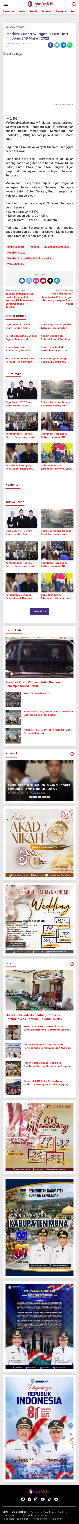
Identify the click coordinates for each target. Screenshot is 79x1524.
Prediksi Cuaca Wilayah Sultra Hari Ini (29, 258)
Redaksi (35, 1512)
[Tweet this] (57, 45)
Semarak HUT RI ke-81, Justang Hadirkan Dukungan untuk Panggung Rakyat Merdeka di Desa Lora (46, 1082)
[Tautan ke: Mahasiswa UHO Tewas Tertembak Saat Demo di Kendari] (13, 735)
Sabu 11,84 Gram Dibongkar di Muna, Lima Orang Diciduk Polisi (56, 467)
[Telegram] (57, 281)
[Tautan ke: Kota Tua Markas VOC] (13, 699)
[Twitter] (29, 281)
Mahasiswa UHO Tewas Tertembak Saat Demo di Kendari (48, 731)
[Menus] (6, 4)
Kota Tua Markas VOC (37, 693)
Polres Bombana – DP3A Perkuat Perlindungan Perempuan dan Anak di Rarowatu (20, 360)
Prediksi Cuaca (16, 252)
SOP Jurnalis (26, 1515)
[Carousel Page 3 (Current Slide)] (39, 797)
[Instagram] (36, 281)
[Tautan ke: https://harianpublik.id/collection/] (72, 964)
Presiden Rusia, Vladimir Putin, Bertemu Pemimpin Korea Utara (34, 684)
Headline (34, 246)
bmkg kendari (15, 246)
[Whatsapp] (70, 45)
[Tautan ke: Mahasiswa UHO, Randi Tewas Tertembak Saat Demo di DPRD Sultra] (13, 717)
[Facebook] (22, 281)
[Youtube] (43, 281)
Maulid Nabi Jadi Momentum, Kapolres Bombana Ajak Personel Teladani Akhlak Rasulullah (22, 349)
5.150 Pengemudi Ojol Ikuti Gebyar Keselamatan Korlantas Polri (56, 326)
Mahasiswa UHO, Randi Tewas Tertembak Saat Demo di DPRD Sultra (48, 713)
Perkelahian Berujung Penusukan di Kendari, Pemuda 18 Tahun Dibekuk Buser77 (21, 467)
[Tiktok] (50, 281)
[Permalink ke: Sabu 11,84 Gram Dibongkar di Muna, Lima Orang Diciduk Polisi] (57, 453)
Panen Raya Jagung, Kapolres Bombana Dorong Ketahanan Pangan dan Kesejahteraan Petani (54, 360)
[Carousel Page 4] (44, 797)
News (8, 46)
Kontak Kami (40, 1518)
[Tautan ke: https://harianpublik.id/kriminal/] (72, 754)
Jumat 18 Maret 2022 (56, 246)
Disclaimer (9, 1515)
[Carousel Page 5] (48, 797)
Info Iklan (57, 1518)
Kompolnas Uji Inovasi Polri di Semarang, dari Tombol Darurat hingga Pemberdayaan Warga (20, 435)
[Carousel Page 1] (31, 797)
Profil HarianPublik (54, 1512)
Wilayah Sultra (15, 264)
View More (39, 611)
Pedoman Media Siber (15, 1518)
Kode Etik (43, 1515)
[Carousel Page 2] (35, 797)
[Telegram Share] (63, 45)
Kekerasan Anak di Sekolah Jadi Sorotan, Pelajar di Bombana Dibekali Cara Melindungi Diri (56, 349)
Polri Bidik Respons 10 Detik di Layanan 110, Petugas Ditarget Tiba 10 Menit (56, 435)
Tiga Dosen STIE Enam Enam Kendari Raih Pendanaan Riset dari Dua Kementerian (21, 326)
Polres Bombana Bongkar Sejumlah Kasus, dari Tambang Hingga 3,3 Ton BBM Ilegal (21, 337)
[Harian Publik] (40, 4)
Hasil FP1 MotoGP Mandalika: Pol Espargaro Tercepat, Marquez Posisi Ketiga (57, 297)
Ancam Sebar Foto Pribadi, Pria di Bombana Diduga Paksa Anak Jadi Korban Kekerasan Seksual (56, 337)
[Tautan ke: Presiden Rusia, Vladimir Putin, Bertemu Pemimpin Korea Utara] (39, 657)
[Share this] (50, 45)
